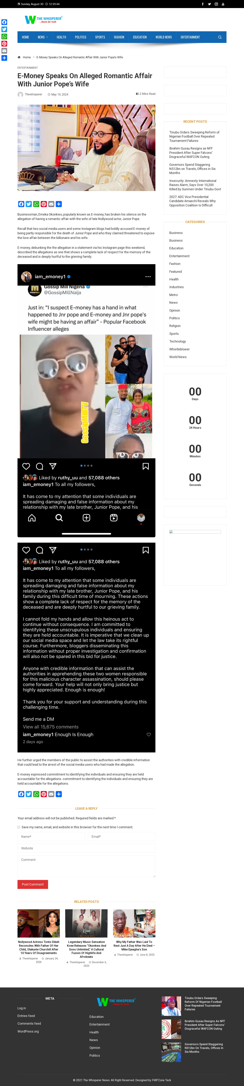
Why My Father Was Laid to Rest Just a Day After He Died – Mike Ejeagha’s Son (134, 945)
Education (140, 37)
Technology (177, 341)
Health (61, 37)
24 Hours (195, 427)
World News (164, 37)
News (41, 37)
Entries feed (26, 1016)
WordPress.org (28, 1031)
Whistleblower (179, 349)
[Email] (4, 50)
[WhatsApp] (4, 36)
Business (176, 233)
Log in (22, 1008)
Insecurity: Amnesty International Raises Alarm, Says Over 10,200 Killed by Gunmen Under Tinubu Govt (195, 185)
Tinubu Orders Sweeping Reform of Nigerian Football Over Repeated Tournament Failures (194, 136)
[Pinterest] (4, 43)
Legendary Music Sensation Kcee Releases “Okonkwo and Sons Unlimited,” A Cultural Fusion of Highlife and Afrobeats (86, 949)
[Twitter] (4, 29)
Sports (100, 37)
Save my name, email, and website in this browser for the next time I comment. (77, 827)
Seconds (195, 485)
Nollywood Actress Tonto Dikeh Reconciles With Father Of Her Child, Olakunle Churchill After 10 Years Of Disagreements (38, 947)
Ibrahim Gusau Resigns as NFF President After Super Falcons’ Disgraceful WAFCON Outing (191, 152)
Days (195, 399)
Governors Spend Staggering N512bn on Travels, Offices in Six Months (192, 169)
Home (25, 37)
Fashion (119, 37)
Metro (173, 295)
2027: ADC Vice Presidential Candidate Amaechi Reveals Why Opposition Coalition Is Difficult (192, 201)
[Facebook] (4, 22)
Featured (175, 271)
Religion (175, 326)
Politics (80, 37)
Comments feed (29, 1023)
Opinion (174, 310)
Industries (176, 287)
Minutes (195, 456)
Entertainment (190, 37)
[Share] (4, 58)
